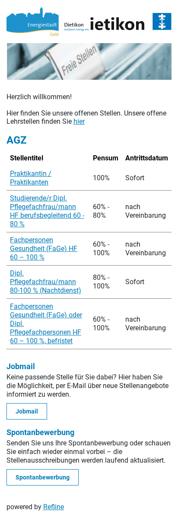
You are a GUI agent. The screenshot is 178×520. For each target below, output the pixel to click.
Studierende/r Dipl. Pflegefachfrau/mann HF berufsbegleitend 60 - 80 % (47, 211)
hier (79, 121)
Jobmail (27, 411)
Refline (53, 507)
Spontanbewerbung (43, 477)
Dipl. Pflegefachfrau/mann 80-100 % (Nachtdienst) (45, 281)
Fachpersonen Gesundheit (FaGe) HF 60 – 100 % (43, 248)
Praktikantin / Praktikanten (30, 177)
